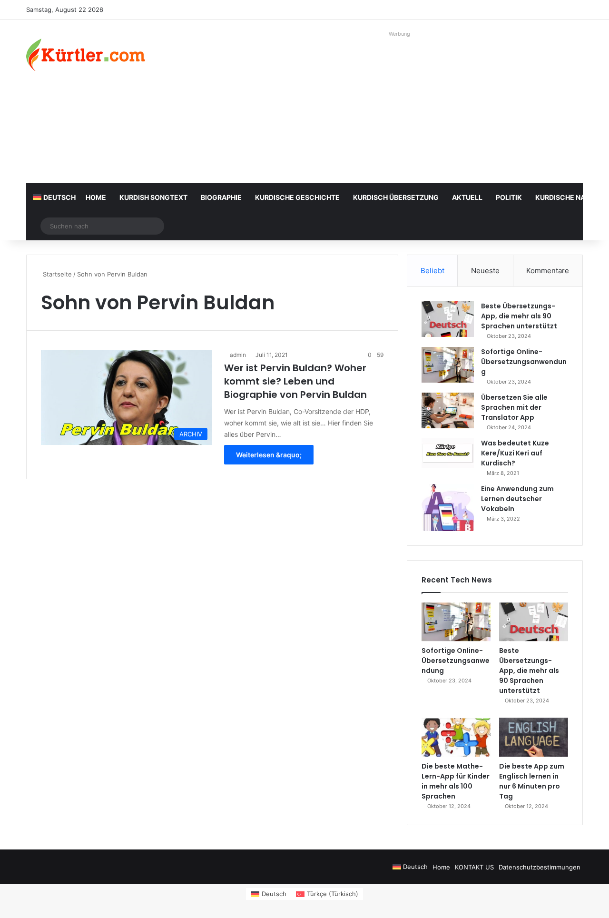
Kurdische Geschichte (297, 197)
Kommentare (547, 270)
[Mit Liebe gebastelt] (85, 55)
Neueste (485, 270)
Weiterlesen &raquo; (269, 455)
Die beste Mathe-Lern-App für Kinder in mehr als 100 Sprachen (456, 781)
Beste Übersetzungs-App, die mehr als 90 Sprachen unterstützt (519, 316)
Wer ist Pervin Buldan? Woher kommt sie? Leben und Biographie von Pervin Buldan (295, 381)
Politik (509, 197)
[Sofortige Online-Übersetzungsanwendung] (448, 365)
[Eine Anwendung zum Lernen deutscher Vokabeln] (448, 507)
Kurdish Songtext (153, 197)
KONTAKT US (474, 867)
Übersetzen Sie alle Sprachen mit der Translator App (514, 407)
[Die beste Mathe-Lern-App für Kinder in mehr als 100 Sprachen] (456, 737)
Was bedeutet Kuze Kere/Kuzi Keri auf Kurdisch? (515, 453)
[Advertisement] (399, 107)
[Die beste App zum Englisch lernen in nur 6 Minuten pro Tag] (533, 737)
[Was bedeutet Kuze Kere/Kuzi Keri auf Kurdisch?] (448, 453)
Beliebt (432, 270)
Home (96, 197)
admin (238, 354)
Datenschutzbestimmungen (539, 867)
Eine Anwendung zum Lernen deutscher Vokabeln (517, 498)
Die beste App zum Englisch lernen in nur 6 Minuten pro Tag (531, 781)
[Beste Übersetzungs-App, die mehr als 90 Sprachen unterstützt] (448, 319)
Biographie (221, 197)
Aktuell (467, 197)
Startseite (56, 274)
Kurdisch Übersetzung (396, 197)
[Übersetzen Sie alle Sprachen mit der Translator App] (448, 410)
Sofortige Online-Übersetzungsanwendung (524, 361)
